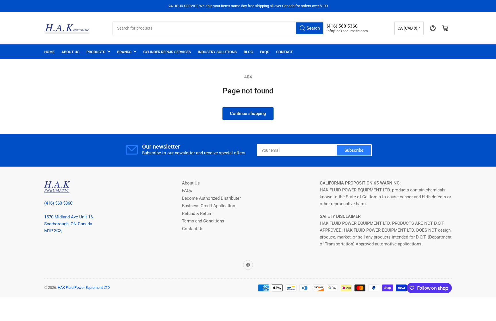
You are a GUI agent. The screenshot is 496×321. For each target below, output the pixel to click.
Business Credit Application (208, 205)
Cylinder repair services (167, 52)
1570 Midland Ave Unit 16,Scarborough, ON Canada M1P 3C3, (69, 223)
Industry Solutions (217, 52)
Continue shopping (248, 113)
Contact (284, 52)
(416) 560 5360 (58, 203)
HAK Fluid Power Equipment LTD (84, 287)
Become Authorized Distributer (211, 198)
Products (95, 52)
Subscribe (353, 150)
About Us (70, 52)
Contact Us (193, 228)
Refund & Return (197, 213)
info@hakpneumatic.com (347, 31)
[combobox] (218, 28)
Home (49, 52)
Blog (248, 52)
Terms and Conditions (203, 221)
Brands (124, 52)
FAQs (264, 52)
